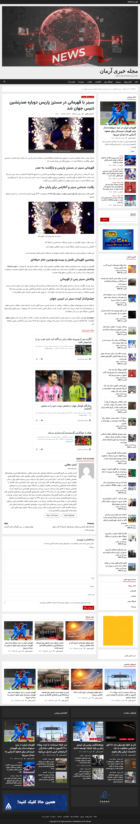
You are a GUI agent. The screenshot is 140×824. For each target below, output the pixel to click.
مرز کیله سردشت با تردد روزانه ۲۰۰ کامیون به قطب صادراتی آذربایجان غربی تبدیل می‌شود (121, 695)
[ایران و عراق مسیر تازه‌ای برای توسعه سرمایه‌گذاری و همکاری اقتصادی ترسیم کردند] (49, 630)
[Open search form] (4, 82)
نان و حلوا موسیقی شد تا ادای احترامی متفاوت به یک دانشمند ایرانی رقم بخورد (114, 313)
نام (92, 578)
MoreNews (77, 821)
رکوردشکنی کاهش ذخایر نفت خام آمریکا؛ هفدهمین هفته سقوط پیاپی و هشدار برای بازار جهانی (114, 388)
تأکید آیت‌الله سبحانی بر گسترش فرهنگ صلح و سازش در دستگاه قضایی (116, 536)
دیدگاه (91, 547)
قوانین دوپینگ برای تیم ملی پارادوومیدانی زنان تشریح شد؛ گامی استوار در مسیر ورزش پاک (130, 187)
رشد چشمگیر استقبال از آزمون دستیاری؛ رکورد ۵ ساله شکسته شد (98, 760)
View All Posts (52, 515)
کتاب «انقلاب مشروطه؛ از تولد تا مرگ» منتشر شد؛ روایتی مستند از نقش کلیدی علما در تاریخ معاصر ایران (114, 404)
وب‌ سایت (91, 594)
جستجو (133, 213)
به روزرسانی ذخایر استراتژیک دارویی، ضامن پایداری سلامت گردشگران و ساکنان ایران (98, 773)
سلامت (89, 81)
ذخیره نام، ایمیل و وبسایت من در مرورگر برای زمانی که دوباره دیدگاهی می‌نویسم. (65, 602)
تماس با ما (71, 81)
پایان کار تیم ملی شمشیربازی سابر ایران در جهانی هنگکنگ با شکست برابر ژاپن (130, 200)
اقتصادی (98, 81)
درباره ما (81, 81)
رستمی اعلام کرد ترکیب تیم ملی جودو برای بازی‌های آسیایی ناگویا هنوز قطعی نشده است (130, 174)
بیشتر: (131, 151)
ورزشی (118, 81)
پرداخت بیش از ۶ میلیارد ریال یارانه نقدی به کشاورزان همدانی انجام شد (61, 777)
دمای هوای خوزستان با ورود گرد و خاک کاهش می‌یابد (81, 644)
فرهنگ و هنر (108, 81)
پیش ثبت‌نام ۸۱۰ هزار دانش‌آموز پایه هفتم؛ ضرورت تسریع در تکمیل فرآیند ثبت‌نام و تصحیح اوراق (114, 501)
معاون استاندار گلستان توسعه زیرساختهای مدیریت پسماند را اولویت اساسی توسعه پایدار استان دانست (114, 455)
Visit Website (69, 515)
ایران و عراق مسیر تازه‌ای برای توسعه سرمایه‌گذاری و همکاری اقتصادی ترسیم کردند (49, 646)
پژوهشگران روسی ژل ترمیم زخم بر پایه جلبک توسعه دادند (88, 746)
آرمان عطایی (88, 114)
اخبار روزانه (128, 81)
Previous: (73, 526)
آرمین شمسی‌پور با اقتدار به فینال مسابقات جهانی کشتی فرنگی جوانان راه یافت (130, 160)
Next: (18, 525)
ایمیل (91, 586)
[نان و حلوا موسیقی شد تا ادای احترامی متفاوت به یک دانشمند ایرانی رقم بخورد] (121, 731)
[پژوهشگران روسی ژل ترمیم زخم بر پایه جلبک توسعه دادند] (88, 731)
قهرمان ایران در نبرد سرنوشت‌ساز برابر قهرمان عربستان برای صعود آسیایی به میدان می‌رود (19, 646)
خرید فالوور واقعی (130, 656)
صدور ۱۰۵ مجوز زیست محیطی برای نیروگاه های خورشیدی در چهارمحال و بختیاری (114, 421)
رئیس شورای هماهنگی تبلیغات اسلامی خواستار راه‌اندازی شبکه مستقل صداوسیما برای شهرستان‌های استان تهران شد (130, 777)
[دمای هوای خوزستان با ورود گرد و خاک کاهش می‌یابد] (79, 630)
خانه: (136, 81)
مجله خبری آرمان (119, 70)
